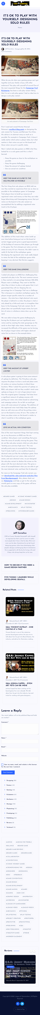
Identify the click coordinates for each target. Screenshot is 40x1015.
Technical (10, 827)
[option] (20, 969)
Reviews (9, 822)
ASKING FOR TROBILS (24, 842)
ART (21, 621)
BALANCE (10, 846)
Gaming (9, 790)
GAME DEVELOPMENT (13, 504)
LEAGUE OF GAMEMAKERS (16, 904)
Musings (9, 804)
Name (3, 738)
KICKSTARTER (30, 504)
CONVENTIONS (12, 860)
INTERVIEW (11, 900)
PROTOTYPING (25, 922)
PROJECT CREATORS (14, 918)
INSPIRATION (28, 896)
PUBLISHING (11, 511)
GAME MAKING (12, 889)
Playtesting (10, 808)
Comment (5, 722)
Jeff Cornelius (9, 49)
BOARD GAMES (9, 496)
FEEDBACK (18, 875)
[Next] (34, 950)
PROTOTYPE (11, 922)
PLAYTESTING (12, 915)
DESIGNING (24, 871)
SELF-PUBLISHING (13, 929)
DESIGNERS (11, 871)
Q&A (21, 925)
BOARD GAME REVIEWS (15, 849)
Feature (9, 785)
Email (3, 747)
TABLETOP (27, 929)
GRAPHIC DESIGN (13, 896)
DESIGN (13, 500)
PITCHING (23, 911)
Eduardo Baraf (14, 621)
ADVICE (9, 842)
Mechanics (10, 799)
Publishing (10, 818)
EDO (25, 621)
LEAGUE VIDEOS (28, 907)
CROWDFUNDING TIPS (14, 867)
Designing (18, 49)
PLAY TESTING (27, 507)
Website (4, 755)
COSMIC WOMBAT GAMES (28, 496)
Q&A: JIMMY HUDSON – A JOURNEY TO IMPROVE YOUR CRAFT (19, 974)
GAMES (24, 889)
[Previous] (30, 950)
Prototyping (10, 813)
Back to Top (20, 1009)
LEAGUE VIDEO (12, 907)
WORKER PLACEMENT (14, 936)
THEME (26, 933)
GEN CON (21, 893)
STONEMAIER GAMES (27, 511)
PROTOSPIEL (29, 918)
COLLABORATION (13, 856)
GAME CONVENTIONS (14, 878)
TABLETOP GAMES (13, 933)
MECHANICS (13, 507)
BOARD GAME (23, 846)
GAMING (10, 893)
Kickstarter (10, 794)
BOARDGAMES (27, 853)
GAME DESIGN (25, 500)
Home (20, 27)
